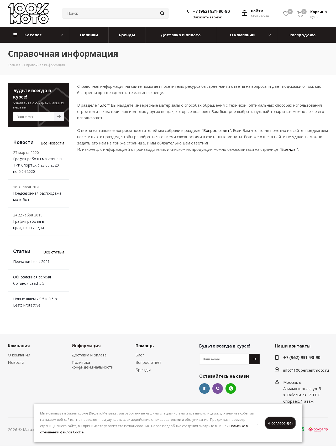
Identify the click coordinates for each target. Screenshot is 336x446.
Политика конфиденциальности (92, 365)
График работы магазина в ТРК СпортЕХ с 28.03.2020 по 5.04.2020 (37, 165)
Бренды (288, 149)
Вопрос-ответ (216, 130)
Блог (103, 105)
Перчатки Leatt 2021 (31, 261)
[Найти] (162, 13)
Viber (217, 388)
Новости (16, 362)
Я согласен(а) (280, 423)
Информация (86, 346)
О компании (19, 354)
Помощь (144, 346)
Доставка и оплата (89, 354)
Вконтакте (204, 388)
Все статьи (53, 252)
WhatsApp (230, 388)
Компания (19, 346)
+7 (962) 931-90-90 (211, 11)
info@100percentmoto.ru (306, 370)
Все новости (52, 143)
